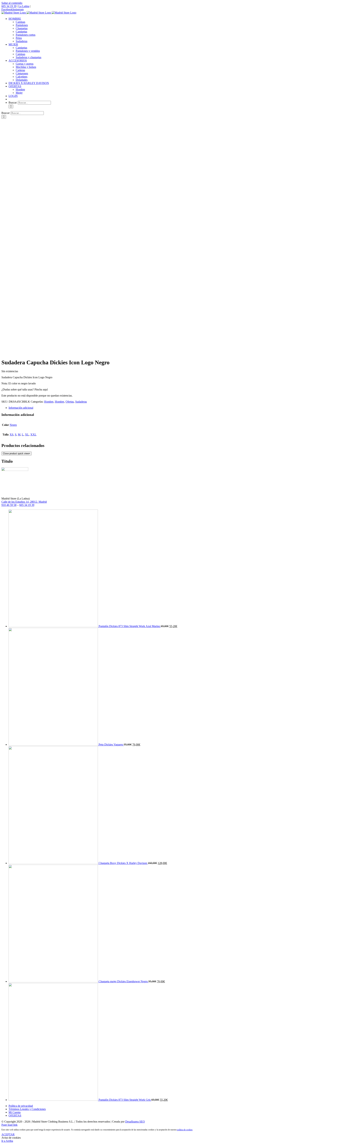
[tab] (175, 407)
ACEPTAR (8, 1134)
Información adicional (21, 407)
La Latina (23, 6)
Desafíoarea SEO (135, 1121)
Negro (13, 424)
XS (11, 434)
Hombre (48, 401)
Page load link (9, 1124)
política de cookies (185, 1129)
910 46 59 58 (8, 504)
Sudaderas (81, 401)
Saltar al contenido (11, 2)
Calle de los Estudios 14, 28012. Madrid (24, 501)
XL (27, 434)
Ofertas (70, 401)
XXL (33, 434)
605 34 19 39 (8, 6)
